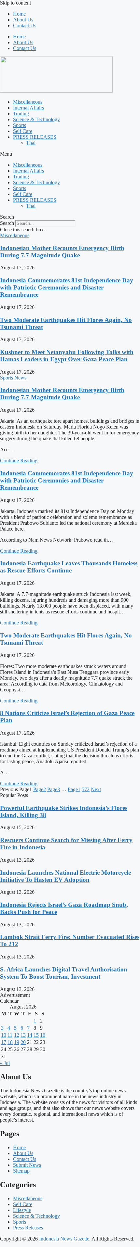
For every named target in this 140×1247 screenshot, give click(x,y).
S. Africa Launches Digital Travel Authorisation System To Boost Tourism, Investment (63, 973)
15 (36, 1035)
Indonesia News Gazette (64, 1238)
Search (7, 223)
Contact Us (24, 25)
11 (9, 1035)
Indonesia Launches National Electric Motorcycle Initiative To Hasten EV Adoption (65, 876)
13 (23, 1035)
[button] (70, 154)
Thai (30, 143)
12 (16, 1035)
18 (10, 1042)
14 (29, 1035)
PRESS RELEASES (34, 137)
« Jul (5, 1063)
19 (16, 1042)
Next (96, 789)
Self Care (22, 131)
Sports (19, 125)
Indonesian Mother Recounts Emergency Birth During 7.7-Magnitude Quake (62, 252)
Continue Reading (18, 460)
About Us (23, 19)
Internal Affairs (28, 107)
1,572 (79, 789)
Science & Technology (36, 119)
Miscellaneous (27, 102)
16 (42, 1035)
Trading (21, 113)
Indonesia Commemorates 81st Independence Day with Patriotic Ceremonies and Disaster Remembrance (66, 287)
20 (23, 1042)
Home (19, 14)
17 (3, 1042)
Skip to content (15, 3)
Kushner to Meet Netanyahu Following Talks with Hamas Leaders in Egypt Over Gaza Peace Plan (66, 356)
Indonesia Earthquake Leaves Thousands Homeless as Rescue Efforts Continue (68, 567)
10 (3, 1035)
